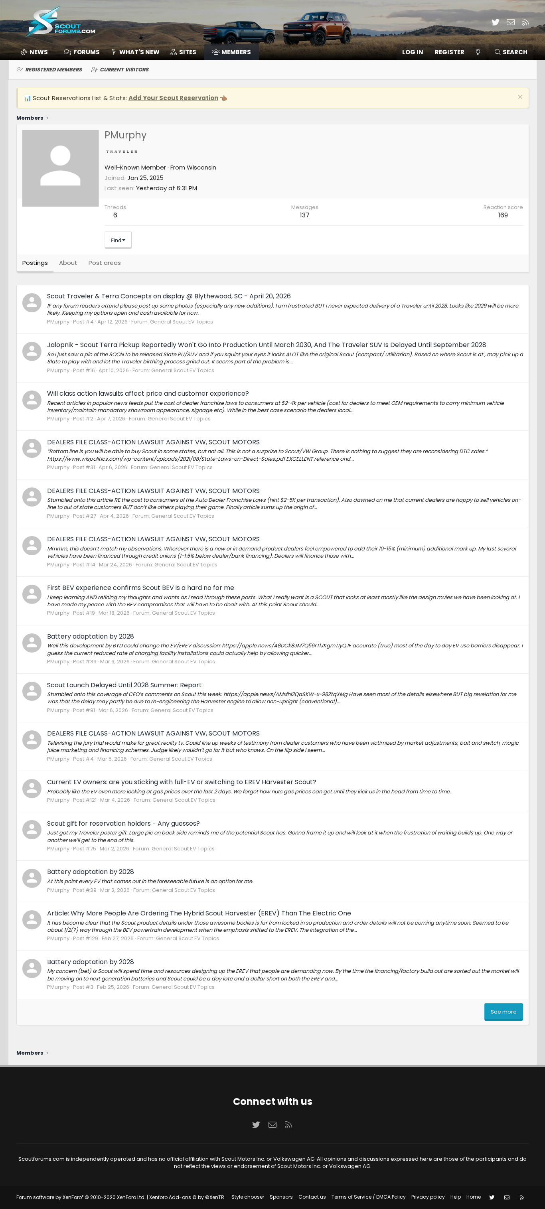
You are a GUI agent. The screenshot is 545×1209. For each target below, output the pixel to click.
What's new (139, 52)
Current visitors (124, 69)
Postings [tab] (35, 262)
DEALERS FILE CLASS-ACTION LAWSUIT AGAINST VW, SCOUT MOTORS (153, 442)
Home (473, 1196)
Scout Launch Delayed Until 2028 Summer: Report (124, 685)
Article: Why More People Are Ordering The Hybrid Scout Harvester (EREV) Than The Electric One (199, 913)
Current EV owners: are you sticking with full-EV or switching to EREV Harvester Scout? (181, 782)
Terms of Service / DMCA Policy (369, 1196)
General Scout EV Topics (181, 321)
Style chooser (247, 1196)
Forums (86, 52)
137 (305, 215)
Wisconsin (201, 167)
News (39, 52)
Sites (187, 52)
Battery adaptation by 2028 (90, 636)
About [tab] (68, 262)
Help (455, 1196)
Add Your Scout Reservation (173, 98)
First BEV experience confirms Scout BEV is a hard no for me (140, 587)
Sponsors (281, 1196)
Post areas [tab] (105, 262)
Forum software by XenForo (81, 1197)
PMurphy (58, 321)
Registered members (53, 69)
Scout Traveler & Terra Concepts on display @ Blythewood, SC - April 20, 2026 (169, 296)
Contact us (312, 1196)
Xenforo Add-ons (186, 1197)
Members (236, 52)
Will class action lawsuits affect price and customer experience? (148, 393)
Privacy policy (428, 1196)
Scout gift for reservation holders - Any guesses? (123, 823)
